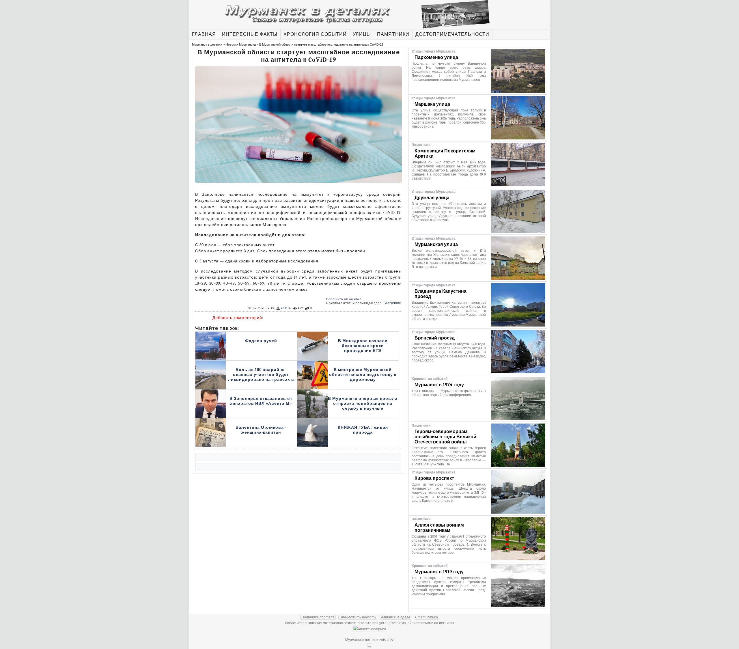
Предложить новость (357, 617)
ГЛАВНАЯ (204, 34)
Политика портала (318, 617)
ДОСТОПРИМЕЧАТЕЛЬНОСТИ (452, 34)
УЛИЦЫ (362, 34)
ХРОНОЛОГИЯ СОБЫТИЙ (315, 34)
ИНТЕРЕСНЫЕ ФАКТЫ (249, 34)
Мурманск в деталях (207, 44)
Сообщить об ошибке (344, 299)
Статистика (426, 617)
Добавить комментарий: (238, 317)
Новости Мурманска (241, 44)
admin (286, 308)
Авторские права (395, 617)
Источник (393, 303)
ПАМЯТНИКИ (393, 34)
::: (369, 646)
